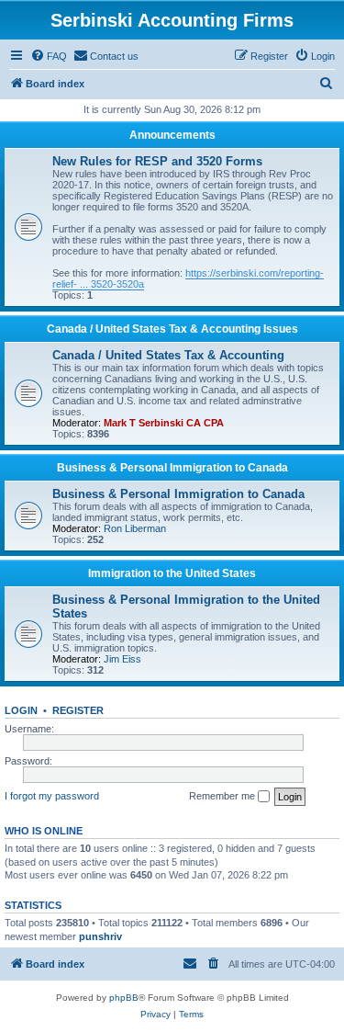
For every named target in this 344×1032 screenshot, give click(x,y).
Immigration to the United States (172, 573)
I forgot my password (52, 795)
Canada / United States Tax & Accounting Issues (172, 329)
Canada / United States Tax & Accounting (168, 355)
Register (78, 710)
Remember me (223, 795)
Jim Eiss (122, 658)
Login (21, 710)
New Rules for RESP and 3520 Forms (157, 161)
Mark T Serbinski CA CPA (164, 422)
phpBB (124, 997)
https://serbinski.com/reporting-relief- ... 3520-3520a (188, 278)
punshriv (100, 936)
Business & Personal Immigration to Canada (172, 467)
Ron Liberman (135, 528)
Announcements (172, 135)
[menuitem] (48, 56)
